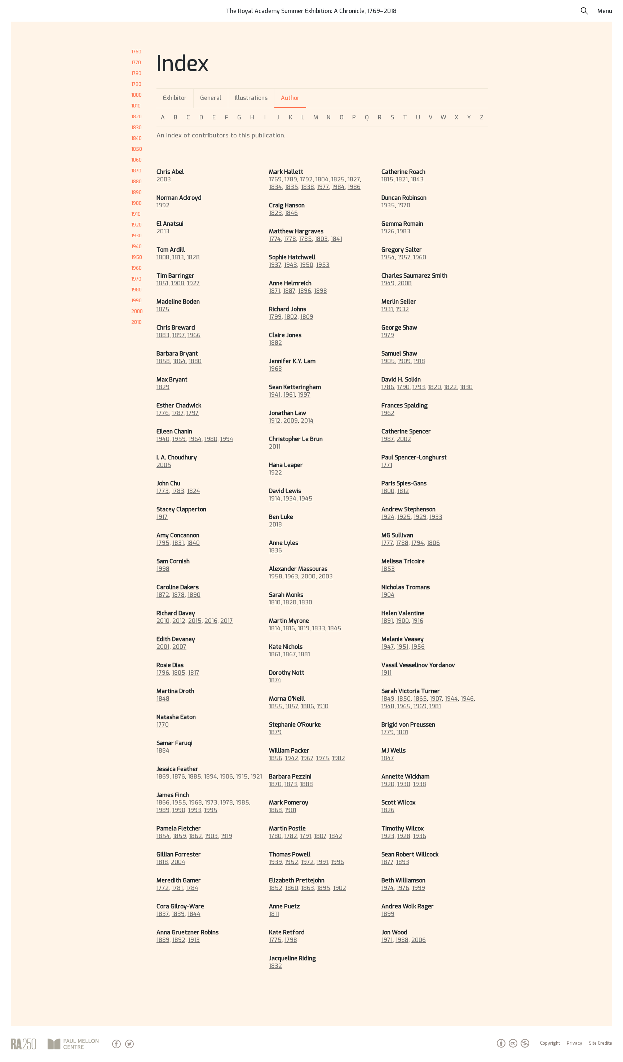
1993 (194, 810)
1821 (402, 179)
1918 (419, 361)
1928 (403, 836)
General (210, 98)
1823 (275, 213)
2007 (179, 647)
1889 (162, 940)
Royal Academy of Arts (23, 1044)
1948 (387, 706)
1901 (290, 810)
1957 (404, 257)
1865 (420, 698)
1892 (178, 940)
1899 (387, 914)
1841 (336, 239)
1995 (210, 810)
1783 (178, 491)
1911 (386, 673)
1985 (242, 802)
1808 (162, 257)
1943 (290, 265)
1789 (290, 179)
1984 (338, 187)
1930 (136, 236)
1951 (402, 647)
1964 (195, 439)
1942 (291, 758)
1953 (323, 265)
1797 (192, 413)
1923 (387, 836)
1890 (136, 192)
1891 (387, 621)
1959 (179, 439)
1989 (162, 810)
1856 (275, 758)
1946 (467, 698)
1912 (274, 420)
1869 (162, 776)
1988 (402, 940)
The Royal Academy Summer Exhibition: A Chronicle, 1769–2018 (311, 11)
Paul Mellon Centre (74, 1044)
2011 (274, 446)
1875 (162, 309)
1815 (387, 179)
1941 (274, 394)
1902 (339, 888)
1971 (387, 940)
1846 (291, 213)
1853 (388, 569)
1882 (275, 343)
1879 (275, 732)
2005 (163, 465)
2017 (226, 621)
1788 (402, 543)
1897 (178, 335)
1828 (193, 257)
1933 (435, 517)
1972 (307, 862)
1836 (275, 550)
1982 (338, 758)
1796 (162, 673)
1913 (194, 940)
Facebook (116, 1044)
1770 (136, 63)
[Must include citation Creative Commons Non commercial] (517, 1045)
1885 (194, 776)
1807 (320, 836)
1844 (193, 914)
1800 (136, 95)
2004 (178, 862)
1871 (274, 291)
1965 (404, 706)
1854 (163, 836)
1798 (290, 940)
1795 (162, 543)
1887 (289, 291)
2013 (162, 231)
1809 (306, 317)
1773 (162, 491)
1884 (162, 750)
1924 (387, 517)
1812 (403, 491)
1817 (193, 673)
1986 (354, 187)
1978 (226, 802)
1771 (386, 465)
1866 (162, 802)
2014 (307, 420)
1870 (136, 171)
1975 (322, 758)
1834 (275, 187)
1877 (387, 862)
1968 (195, 802)
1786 (387, 387)
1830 (136, 127)
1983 (403, 231)
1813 (178, 257)
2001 (162, 647)
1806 (433, 543)
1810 (136, 106)
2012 (178, 621)
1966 (193, 335)
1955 (179, 802)
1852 (275, 888)
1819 (303, 628)
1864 (179, 361)
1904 (387, 595)
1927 (193, 283)
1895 (323, 888)
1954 (388, 257)
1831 (178, 543)
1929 (420, 517)
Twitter (129, 1044)
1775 (275, 940)
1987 (387, 439)
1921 (256, 776)
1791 (305, 836)
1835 (291, 187)
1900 (136, 203)
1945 (306, 498)
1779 (387, 732)
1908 (177, 283)
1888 (306, 784)
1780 (136, 73)
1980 (136, 290)
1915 (242, 776)
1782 (290, 836)
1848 (162, 698)
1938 (419, 784)
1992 (162, 205)
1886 (307, 706)
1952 (291, 862)
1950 (136, 257)
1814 (274, 628)
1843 (417, 179)
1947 (387, 647)
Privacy (574, 1043)
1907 (436, 698)
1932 (402, 309)
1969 (420, 706)
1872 (162, 595)
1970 (136, 279)
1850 (136, 149)
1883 (162, 335)
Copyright (550, 1043)
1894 (210, 776)
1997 (304, 394)
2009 (290, 420)
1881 (304, 654)
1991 (322, 862)
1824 (193, 491)
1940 (136, 246)
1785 (305, 239)
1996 (337, 862)
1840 (136, 138)
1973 (211, 802)
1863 (307, 888)
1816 (289, 628)
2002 (404, 439)
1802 (290, 317)
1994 (226, 439)
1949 (387, 283)
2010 (136, 322)
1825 (338, 179)
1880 (136, 182)
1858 (163, 361)
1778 (290, 239)
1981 (435, 706)
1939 (275, 862)
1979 (387, 335)
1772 (162, 888)
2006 (418, 940)
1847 (387, 758)
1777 (387, 543)
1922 (275, 472)
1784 (192, 888)
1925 (404, 517)
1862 (195, 836)
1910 (136, 214)
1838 (307, 187)
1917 (162, 517)
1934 (289, 498)
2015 (195, 621)
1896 (304, 291)
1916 (417, 621)
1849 (387, 698)
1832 (275, 966)
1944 (451, 698)
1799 (275, 317)
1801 (402, 732)
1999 (418, 888)
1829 (162, 387)
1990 (136, 301)
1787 (178, 413)
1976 (403, 888)
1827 (354, 179)
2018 (275, 524)
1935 (388, 205)
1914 (274, 498)
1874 (275, 680)
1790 (136, 84)
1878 (178, 595)
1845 (334, 628)
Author (290, 98)
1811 (274, 914)
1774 (275, 239)
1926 (387, 231)
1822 (450, 387)
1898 (320, 291)
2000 (137, 311)
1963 (291, 576)
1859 (179, 836)
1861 (274, 654)
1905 (388, 361)
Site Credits (600, 1043)
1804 (321, 179)
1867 (289, 654)
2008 (404, 283)
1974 (387, 888)
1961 (289, 394)
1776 (162, 413)
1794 (417, 543)
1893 (402, 862)
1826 (387, 810)
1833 (318, 628)
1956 (418, 647)
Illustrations (251, 98)
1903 (211, 836)
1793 (418, 387)
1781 (177, 888)
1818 (162, 862)
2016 (210, 621)
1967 (307, 758)
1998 (162, 569)
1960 (136, 268)
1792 (306, 179)
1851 (162, 283)
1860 (136, 160)
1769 (275, 179)
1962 (387, 413)
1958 (275, 576)
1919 (226, 836)
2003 (163, 179)
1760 (136, 52)
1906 (226, 776)
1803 (321, 239)
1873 (290, 784)
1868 (275, 810)
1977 (323, 187)
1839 (178, 914)
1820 (136, 117)
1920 (136, 225)
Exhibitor (175, 98)
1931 (387, 309)
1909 (404, 361)
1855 (276, 706)
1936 (419, 836)
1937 (275, 265)
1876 (178, 776)
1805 (178, 673)
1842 (335, 836)
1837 (162, 914)
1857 (292, 706)
